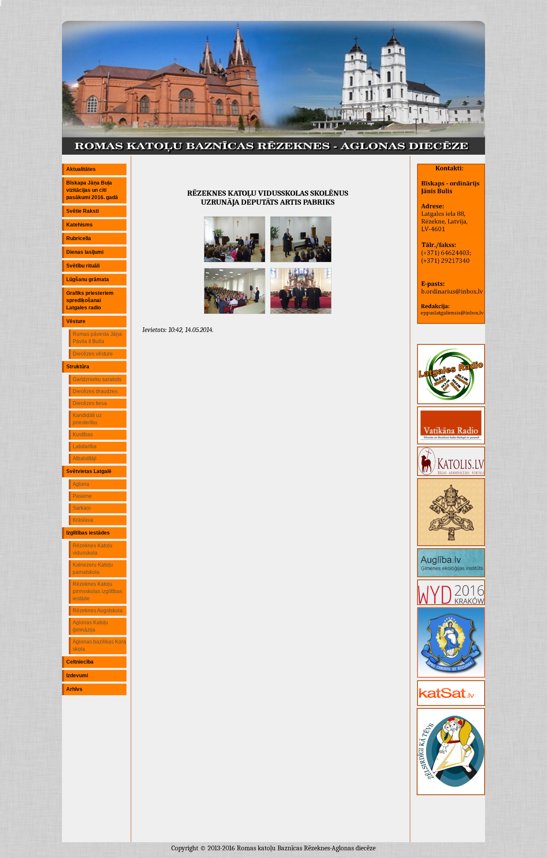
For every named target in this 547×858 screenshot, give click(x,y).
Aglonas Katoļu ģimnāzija (90, 626)
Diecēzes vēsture (93, 354)
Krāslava (83, 520)
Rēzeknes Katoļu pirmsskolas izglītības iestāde (97, 591)
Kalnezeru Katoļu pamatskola (93, 568)
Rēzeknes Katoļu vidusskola (92, 549)
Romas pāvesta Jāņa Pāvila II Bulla (97, 337)
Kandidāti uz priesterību (87, 419)
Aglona (81, 484)
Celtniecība (80, 662)
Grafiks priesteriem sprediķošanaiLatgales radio (90, 300)
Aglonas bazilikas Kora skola (99, 645)
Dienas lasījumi (84, 252)
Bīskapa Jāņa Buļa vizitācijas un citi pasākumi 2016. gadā (92, 190)
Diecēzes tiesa (90, 403)
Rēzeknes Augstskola (98, 611)
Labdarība (85, 447)
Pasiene (82, 496)
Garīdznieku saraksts (97, 379)
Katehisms (79, 225)
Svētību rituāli (83, 266)
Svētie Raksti (82, 211)
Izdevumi (77, 676)
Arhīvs (74, 689)
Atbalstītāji (85, 458)
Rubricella (78, 238)
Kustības (83, 435)
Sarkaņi (82, 508)
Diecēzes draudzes (95, 391)
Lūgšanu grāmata (87, 279)
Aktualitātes (81, 169)
